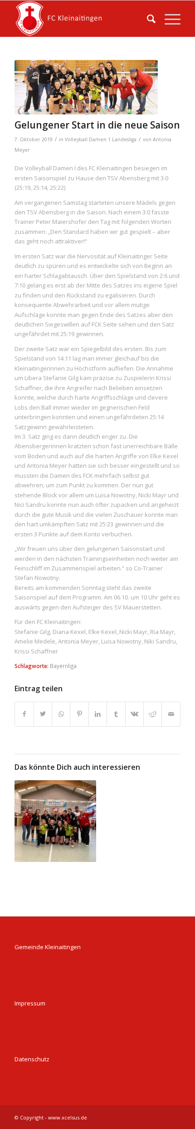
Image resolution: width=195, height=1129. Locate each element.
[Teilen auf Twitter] (43, 714)
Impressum (30, 1003)
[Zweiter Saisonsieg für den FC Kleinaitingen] (55, 821)
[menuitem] (147, 18)
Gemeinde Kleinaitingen (48, 947)
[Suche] (147, 18)
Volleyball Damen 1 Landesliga (100, 139)
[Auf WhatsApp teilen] (61, 714)
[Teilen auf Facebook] (24, 714)
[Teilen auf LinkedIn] (98, 714)
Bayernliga (63, 665)
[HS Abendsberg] (86, 87)
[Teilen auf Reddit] (152, 714)
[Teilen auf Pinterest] (79, 714)
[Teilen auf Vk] (134, 714)
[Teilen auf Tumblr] (116, 714)
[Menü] (168, 18)
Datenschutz (32, 1059)
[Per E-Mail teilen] (171, 714)
